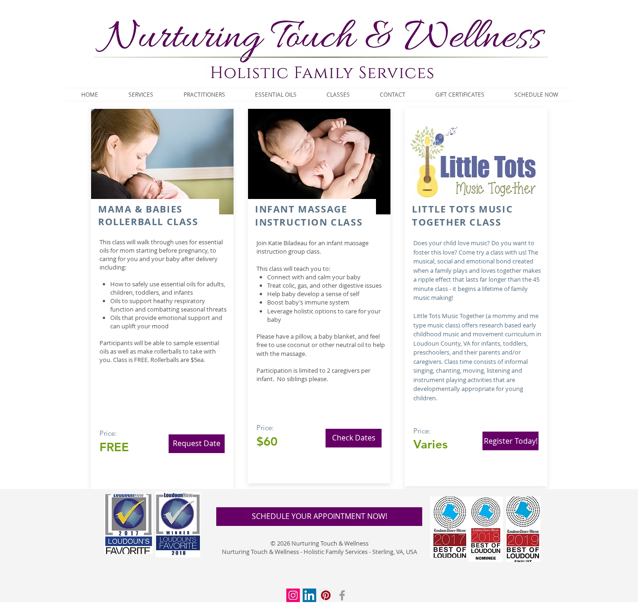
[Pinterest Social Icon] (326, 595)
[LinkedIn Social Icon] (309, 595)
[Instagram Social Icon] (293, 595)
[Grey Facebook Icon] (342, 595)
